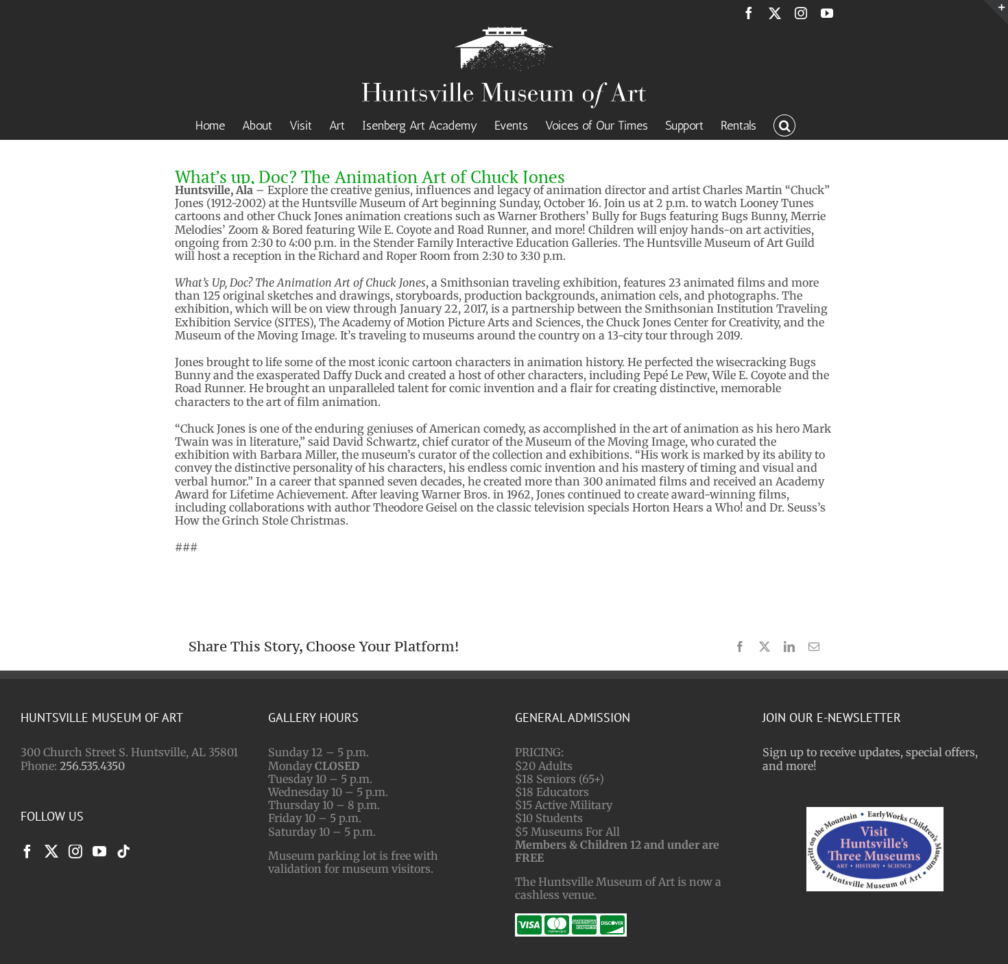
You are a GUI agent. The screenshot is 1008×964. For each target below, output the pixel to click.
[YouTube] (99, 851)
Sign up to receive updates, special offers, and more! (870, 758)
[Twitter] (51, 851)
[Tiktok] (123, 851)
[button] (784, 124)
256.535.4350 (92, 766)
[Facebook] (27, 851)
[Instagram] (75, 851)
